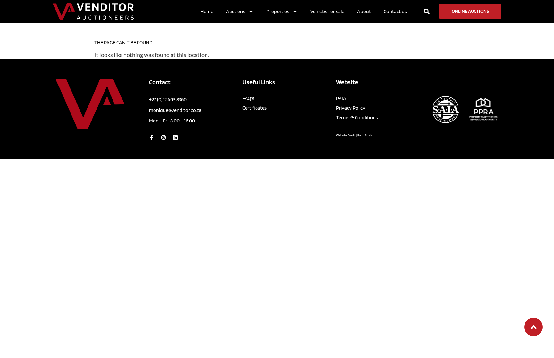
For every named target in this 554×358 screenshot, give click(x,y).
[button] (426, 11)
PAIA (341, 98)
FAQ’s (248, 98)
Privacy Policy (350, 108)
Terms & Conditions (357, 117)
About (364, 11)
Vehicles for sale (327, 11)
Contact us (395, 11)
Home (206, 11)
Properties (277, 11)
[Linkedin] (175, 137)
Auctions (235, 11)
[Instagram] (163, 137)
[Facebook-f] (151, 137)
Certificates (254, 108)
